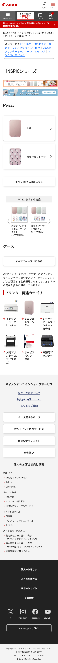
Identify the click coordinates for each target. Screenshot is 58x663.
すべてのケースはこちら (29, 261)
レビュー (10, 482)
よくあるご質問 (29, 405)
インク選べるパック (29, 417)
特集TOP (7, 473)
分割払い (29, 452)
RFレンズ (40, 51)
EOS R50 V (39, 44)
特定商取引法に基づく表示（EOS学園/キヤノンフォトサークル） (24, 545)
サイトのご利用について (42, 648)
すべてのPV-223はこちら (29, 181)
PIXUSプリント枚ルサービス (20, 505)
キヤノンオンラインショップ (32, 32)
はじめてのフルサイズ (17, 477)
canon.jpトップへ (29, 628)
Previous (8, 221)
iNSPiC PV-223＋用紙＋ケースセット (18, 228)
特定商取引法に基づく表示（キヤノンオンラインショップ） (22, 537)
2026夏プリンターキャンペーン (28, 49)
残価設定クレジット (29, 441)
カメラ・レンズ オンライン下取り (28, 46)
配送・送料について (29, 393)
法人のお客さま (29, 578)
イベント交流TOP (12, 511)
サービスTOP (9, 492)
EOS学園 (10, 496)
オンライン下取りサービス (29, 429)
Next (49, 221)
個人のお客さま (9, 32)
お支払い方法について (29, 399)
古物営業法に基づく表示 (18, 551)
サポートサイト (29, 588)
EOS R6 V (25, 44)
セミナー (10, 525)
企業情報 (29, 597)
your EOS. (11, 486)
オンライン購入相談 (15, 501)
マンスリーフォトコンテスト (20, 520)
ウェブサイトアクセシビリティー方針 (29, 655)
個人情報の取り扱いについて (30, 652)
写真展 (9, 516)
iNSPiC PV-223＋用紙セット (38, 227)
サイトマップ (24, 648)
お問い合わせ (10, 648)
